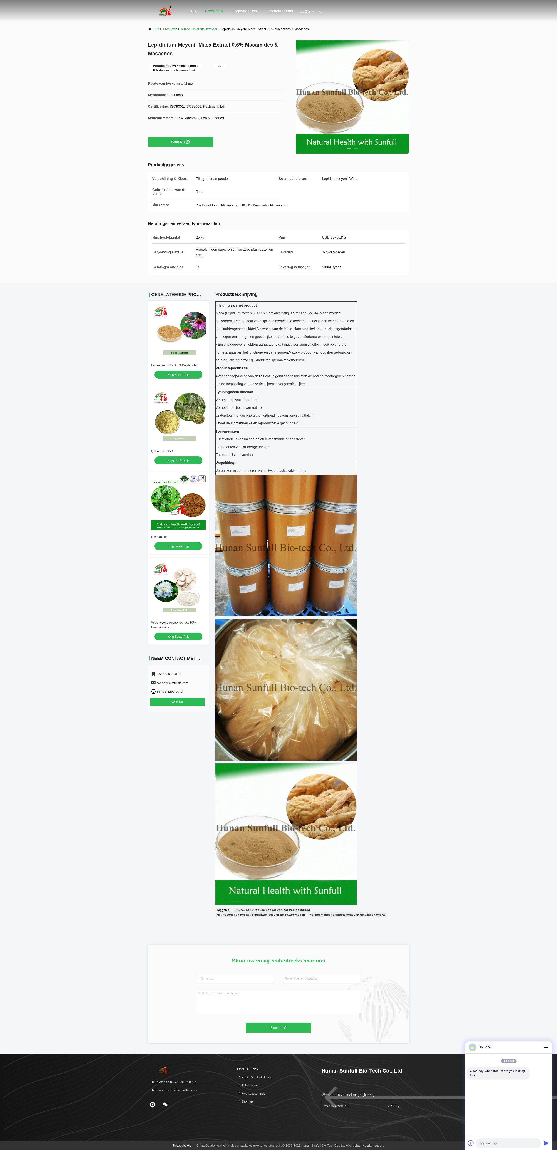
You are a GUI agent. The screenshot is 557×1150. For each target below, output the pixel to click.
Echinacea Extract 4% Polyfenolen (174, 365)
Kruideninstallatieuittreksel (199, 29)
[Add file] (471, 1143)
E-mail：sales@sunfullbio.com (175, 1090)
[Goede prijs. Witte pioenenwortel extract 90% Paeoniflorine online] (178, 588)
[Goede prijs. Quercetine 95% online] (178, 417)
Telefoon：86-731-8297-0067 (175, 1082)
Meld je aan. (397, 1106)
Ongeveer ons (244, 11)
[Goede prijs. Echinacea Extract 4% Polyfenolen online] (178, 331)
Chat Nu (178, 142)
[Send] (546, 1143)
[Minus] (546, 1047)
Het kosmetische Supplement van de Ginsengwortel (347, 914)
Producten (214, 11)
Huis (192, 11)
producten (170, 29)
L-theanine (158, 536)
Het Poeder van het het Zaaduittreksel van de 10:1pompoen (261, 914)
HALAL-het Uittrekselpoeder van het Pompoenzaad (272, 910)
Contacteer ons (279, 11)
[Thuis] (165, 11)
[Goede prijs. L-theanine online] (178, 502)
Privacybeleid (182, 1145)
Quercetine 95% (162, 451)
